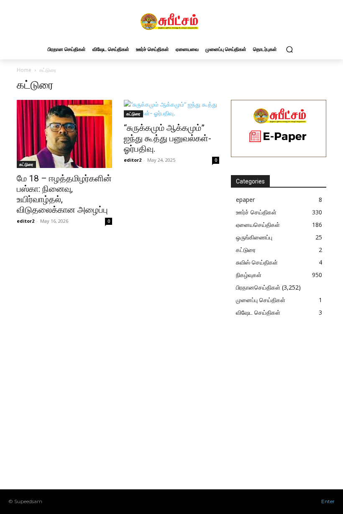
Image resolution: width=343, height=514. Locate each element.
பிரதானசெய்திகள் (258, 287)
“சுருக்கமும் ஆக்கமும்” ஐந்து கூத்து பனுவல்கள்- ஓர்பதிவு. (167, 138)
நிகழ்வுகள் (248, 275)
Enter (328, 501)
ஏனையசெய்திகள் (258, 225)
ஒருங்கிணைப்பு (254, 237)
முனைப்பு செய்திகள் (260, 300)
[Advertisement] (287, 410)
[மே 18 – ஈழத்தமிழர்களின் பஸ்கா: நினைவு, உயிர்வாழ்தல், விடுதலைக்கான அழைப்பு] (64, 134)
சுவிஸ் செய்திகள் (257, 262)
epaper (245, 200)
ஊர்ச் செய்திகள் (256, 212)
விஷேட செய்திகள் (258, 312)
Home (24, 70)
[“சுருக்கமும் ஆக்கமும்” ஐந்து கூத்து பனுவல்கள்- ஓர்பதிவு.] (171, 108)
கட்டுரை (26, 164)
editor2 (25, 221)
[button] (289, 49)
